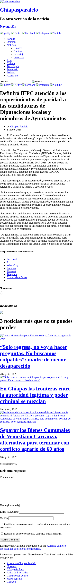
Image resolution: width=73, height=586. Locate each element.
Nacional (18, 51)
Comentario (7, 477)
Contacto (11, 581)
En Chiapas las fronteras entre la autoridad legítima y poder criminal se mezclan (35, 395)
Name (9, 505)
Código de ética (15, 569)
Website (4, 518)
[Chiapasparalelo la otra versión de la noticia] (36, 1)
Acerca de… (13, 75)
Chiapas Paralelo (19, 126)
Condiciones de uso (17, 575)
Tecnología (13, 66)
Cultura (11, 63)
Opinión (11, 41)
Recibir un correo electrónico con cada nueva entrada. (33, 533)
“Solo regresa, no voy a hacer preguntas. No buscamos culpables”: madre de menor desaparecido (33, 356)
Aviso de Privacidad (17, 572)
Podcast (11, 72)
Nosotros (11, 566)
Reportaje (19, 54)
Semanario (12, 69)
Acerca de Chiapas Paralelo (21, 563)
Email (9, 511)
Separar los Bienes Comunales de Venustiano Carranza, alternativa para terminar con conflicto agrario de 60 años (35, 439)
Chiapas (18, 48)
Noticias (11, 44)
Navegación (8, 26)
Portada (11, 38)
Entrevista (19, 57)
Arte (9, 60)
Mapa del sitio (14, 578)
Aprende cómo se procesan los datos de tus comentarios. (33, 547)
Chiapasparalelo (19, 10)
